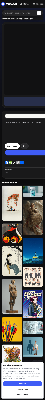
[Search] (39, 13)
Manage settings (22, 394)
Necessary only (22, 389)
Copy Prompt (12, 146)
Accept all (22, 384)
